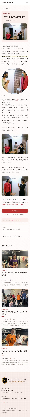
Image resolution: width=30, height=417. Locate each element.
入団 (17, 100)
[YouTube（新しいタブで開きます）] (9, 388)
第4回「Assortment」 (16, 220)
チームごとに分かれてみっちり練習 (11, 228)
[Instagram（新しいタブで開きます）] (6, 388)
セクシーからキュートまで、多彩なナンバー (13, 235)
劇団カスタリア (8, 2)
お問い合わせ (4, 412)
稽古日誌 (8, 8)
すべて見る (5, 402)
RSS (27, 410)
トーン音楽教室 (21, 410)
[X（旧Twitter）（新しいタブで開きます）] (3, 388)
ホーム (3, 8)
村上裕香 (15, 20)
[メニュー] (26, 2)
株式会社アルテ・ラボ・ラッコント (9, 410)
